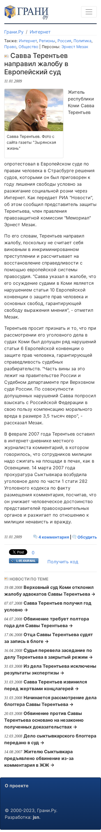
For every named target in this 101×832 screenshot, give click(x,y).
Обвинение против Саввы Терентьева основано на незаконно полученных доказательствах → (44, 720)
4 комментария (54, 537)
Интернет (40, 32)
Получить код (62, 561)
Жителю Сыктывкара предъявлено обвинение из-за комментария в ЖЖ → (39, 758)
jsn (36, 817)
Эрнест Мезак (74, 46)
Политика (82, 40)
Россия (64, 40)
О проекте (17, 785)
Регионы (47, 40)
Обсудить (87, 537)
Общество (28, 46)
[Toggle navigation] (89, 11)
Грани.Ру (14, 32)
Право (10, 46)
